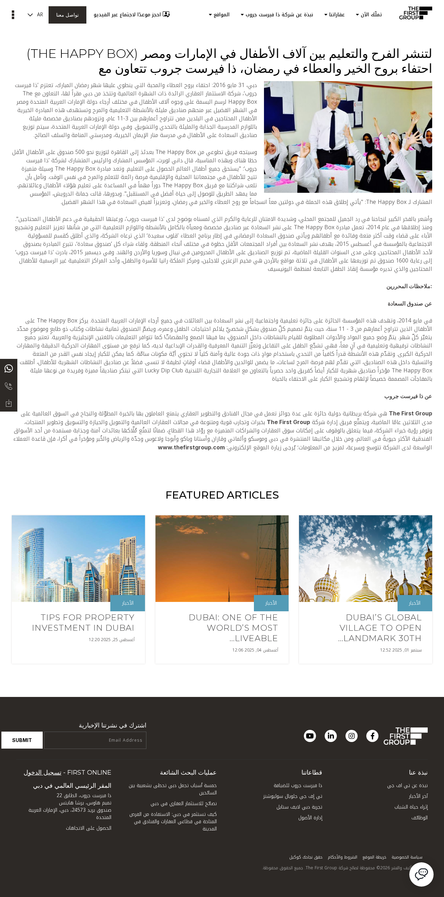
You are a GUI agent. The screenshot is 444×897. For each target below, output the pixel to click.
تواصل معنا (67, 15)
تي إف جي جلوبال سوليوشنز (292, 796)
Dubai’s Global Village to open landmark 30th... (380, 627)
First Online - (67, 772)
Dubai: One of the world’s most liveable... (233, 627)
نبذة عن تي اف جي (407, 785)
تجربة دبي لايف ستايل (299, 807)
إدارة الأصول (310, 817)
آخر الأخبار (418, 796)
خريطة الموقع (374, 857)
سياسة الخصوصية (407, 857)
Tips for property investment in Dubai (83, 622)
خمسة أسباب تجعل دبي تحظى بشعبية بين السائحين (173, 789)
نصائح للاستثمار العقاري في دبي (184, 803)
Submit (22, 740)
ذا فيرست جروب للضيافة (298, 785)
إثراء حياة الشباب (411, 807)
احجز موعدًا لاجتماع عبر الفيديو (127, 14)
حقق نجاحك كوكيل (306, 857)
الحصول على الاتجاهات (88, 828)
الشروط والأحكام (342, 857)
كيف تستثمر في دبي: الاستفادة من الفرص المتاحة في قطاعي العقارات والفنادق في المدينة (173, 822)
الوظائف (419, 817)
